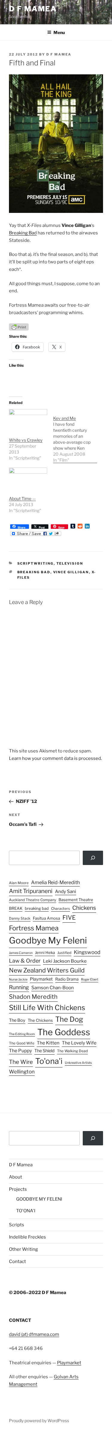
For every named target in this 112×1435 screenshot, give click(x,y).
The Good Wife (21, 1043)
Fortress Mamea (34, 928)
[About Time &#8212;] (28, 478)
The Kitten (48, 1043)
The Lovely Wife (79, 1043)
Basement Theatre (76, 899)
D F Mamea (21, 1164)
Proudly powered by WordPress (39, 1420)
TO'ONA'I (25, 1210)
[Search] (93, 858)
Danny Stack (19, 918)
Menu (59, 32)
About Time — (22, 498)
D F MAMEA (33, 8)
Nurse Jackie (18, 979)
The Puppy (20, 1050)
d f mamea (58, 54)
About (15, 1177)
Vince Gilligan (71, 572)
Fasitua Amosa (46, 918)
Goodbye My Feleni (48, 940)
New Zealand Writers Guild (47, 970)
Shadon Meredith (33, 996)
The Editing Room (22, 1034)
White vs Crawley (25, 440)
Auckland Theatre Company (32, 900)
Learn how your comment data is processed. (55, 758)
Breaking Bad (23, 233)
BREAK (15, 908)
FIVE (69, 917)
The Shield (44, 1050)
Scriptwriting (35, 563)
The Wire (21, 1061)
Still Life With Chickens (47, 1007)
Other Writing (23, 1249)
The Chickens (40, 1020)
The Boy (17, 1020)
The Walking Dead (72, 1051)
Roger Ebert (89, 979)
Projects (18, 1189)
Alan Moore (19, 883)
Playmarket (41, 979)
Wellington (22, 1072)
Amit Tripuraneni (31, 891)
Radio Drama (67, 979)
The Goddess (63, 1032)
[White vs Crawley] (28, 420)
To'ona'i (48, 1061)
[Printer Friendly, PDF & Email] (19, 326)
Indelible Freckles (27, 1237)
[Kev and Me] (75, 436)
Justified (64, 953)
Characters (60, 909)
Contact (17, 1261)
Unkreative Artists (78, 1063)
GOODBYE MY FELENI (39, 1199)
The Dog (69, 1019)
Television (69, 563)
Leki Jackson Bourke (65, 961)
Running (19, 987)
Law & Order (25, 961)
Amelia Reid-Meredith (55, 882)
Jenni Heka (45, 952)
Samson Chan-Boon (52, 987)
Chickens (84, 907)
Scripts (16, 1224)
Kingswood (87, 952)
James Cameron (21, 953)
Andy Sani (65, 891)
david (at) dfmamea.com (34, 1334)
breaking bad (33, 572)
